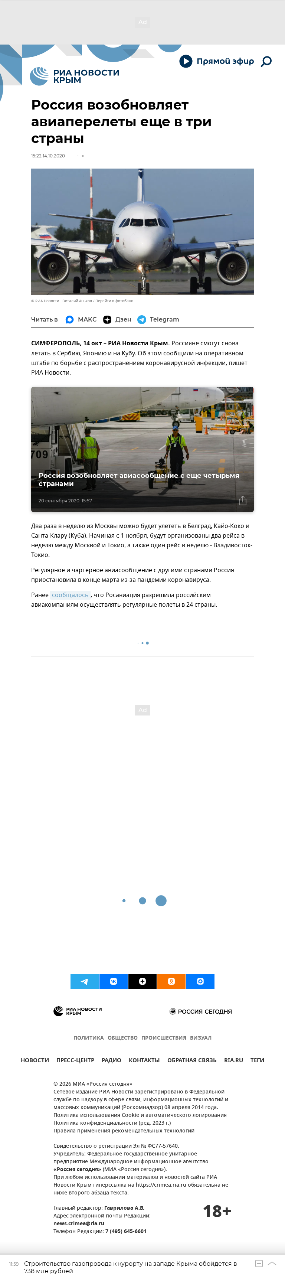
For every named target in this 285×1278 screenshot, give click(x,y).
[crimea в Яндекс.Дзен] (142, 981)
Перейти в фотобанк (114, 301)
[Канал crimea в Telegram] (85, 981)
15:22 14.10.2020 (48, 156)
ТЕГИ (257, 1061)
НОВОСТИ (35, 1061)
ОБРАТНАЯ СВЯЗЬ (192, 1061)
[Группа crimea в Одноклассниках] (171, 981)
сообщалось (70, 595)
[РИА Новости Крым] (74, 76)
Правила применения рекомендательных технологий (123, 1131)
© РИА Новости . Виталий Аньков (61, 301)
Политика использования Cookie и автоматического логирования (140, 1115)
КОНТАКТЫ (144, 1061)
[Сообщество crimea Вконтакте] (113, 981)
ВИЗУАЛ (201, 1038)
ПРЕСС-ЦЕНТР (75, 1061)
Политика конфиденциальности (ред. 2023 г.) (112, 1123)
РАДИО (111, 1061)
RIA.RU (233, 1061)
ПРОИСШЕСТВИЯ (163, 1038)
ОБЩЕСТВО (123, 1038)
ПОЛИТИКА (88, 1038)
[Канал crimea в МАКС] (200, 981)
